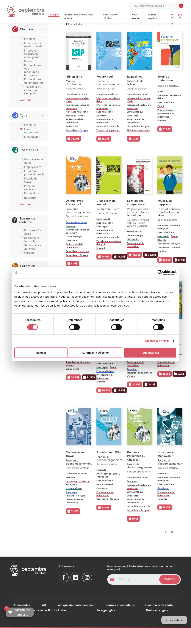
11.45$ (75, 511)
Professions (32, 193)
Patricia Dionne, (136, 223)
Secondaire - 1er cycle (32, 239)
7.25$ (135, 138)
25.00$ (75, 138)
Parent (28, 61)
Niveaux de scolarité (27, 220)
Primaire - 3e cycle (32, 232)
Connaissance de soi (33, 161)
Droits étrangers (157, 610)
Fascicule (30, 125)
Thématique (29, 150)
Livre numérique (31, 131)
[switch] (74, 327)
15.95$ (121, 256)
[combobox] (154, 6)
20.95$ (106, 390)
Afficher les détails (157, 340)
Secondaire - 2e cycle (32, 247)
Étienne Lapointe (167, 219)
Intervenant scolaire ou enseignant (31, 54)
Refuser (41, 352)
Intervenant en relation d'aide (33, 45)
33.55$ (152, 254)
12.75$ (121, 390)
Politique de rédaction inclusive (44, 610)
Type (23, 115)
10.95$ (105, 507)
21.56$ (91, 377)
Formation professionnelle (34, 173)
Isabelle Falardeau (168, 85)
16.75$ (105, 138)
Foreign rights (106, 610)
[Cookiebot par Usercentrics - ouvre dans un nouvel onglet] (160, 272)
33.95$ (75, 377)
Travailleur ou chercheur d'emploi (32, 90)
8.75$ (181, 260)
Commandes (21, 605)
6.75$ (181, 373)
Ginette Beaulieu (137, 226)
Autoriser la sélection (95, 352)
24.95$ (106, 256)
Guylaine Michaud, (138, 219)
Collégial (29, 253)
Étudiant (29, 39)
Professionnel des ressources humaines (33, 70)
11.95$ (166, 373)
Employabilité (32, 167)
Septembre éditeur (77, 216)
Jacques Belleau (106, 88)
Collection (27, 266)
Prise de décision (30, 188)
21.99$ (166, 129)
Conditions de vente (159, 605)
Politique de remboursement (76, 605)
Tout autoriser (150, 352)
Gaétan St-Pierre (106, 213)
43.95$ (136, 254)
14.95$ (166, 260)
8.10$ (74, 263)
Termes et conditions (120, 605)
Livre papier (32, 137)
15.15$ (151, 384)
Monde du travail (30, 180)
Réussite (30, 198)
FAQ (43, 605)
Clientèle (26, 29)
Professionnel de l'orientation (34, 81)
